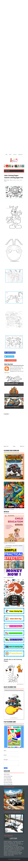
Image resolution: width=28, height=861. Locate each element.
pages (5, 181)
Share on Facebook (11, 352)
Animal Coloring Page (8, 776)
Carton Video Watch (8, 779)
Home (6, 154)
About (10, 154)
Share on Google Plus (11, 360)
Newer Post (6, 446)
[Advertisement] (14, 14)
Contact (15, 154)
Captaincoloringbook (16, 859)
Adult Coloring (6, 774)
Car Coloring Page (7, 777)
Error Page (20, 154)
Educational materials (8, 782)
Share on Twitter (10, 356)
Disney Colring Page (8, 780)
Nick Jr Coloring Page (8, 784)
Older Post (22, 446)
